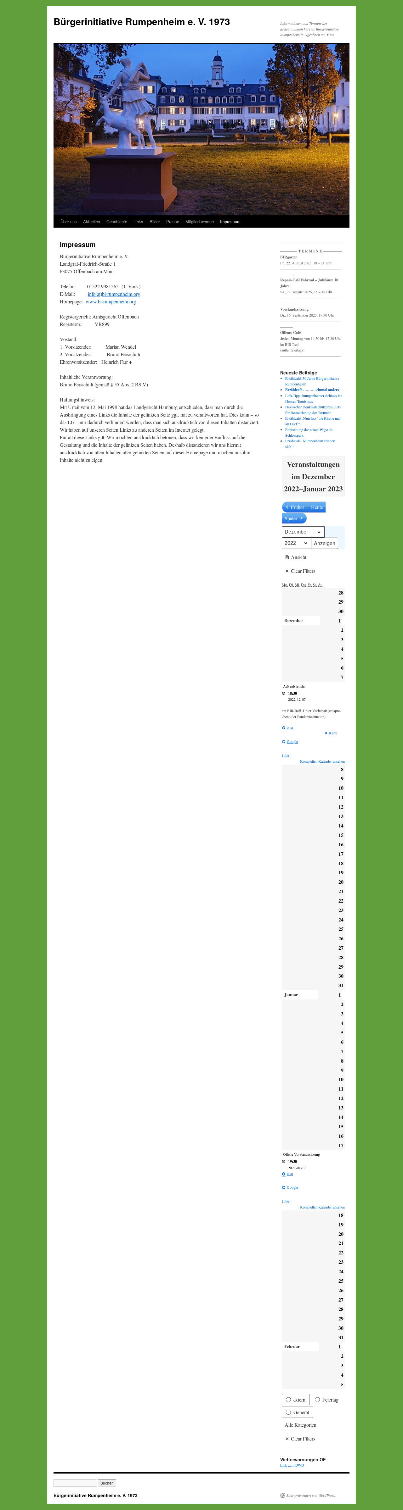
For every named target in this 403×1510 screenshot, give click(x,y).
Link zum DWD (292, 1465)
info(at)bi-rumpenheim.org (114, 293)
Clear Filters (303, 570)
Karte (330, 733)
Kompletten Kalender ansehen (322, 761)
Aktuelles (91, 221)
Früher (297, 507)
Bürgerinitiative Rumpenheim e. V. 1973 (142, 21)
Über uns (68, 221)
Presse (172, 221)
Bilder (155, 221)
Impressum (230, 221)
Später (291, 518)
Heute (317, 507)
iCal (290, 727)
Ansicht (295, 558)
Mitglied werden (199, 221)
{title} (286, 755)
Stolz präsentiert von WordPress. (311, 1495)
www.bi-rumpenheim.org (111, 301)
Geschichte (116, 221)
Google (292, 741)
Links (138, 221)
